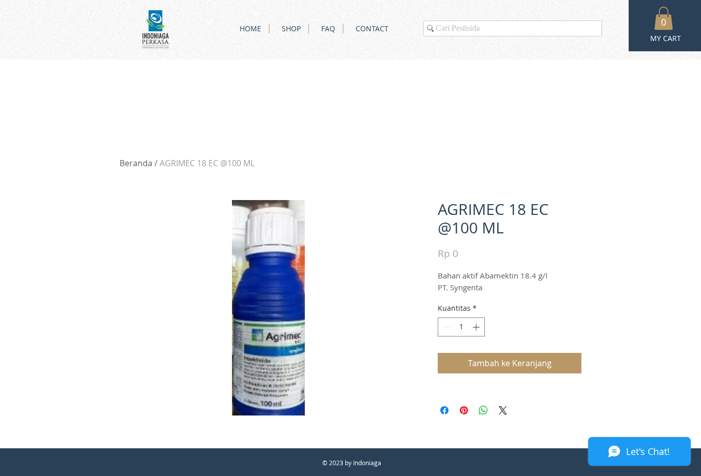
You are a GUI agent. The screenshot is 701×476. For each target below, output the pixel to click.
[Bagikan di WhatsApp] (483, 410)
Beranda (136, 163)
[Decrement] (445, 327)
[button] (663, 18)
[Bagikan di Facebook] (444, 410)
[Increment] (477, 327)
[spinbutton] (461, 327)
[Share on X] (503, 410)
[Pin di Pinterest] (464, 410)
